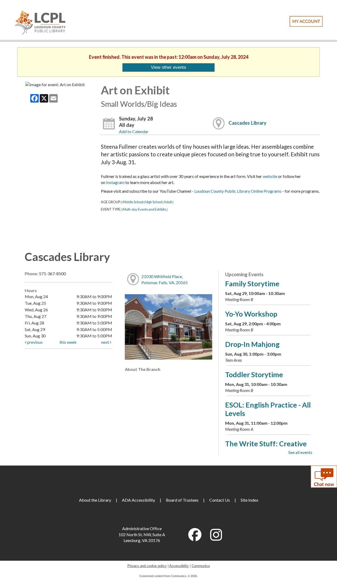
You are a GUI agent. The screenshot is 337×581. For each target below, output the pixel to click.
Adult (168, 202)
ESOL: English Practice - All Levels (268, 409)
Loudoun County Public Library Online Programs (237, 190)
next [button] (105, 342)
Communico (201, 566)
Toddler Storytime (254, 374)
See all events (300, 452)
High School (153, 202)
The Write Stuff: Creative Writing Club (266, 447)
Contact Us (219, 499)
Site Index (249, 499)
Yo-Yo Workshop (251, 313)
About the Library (95, 499)
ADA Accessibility (138, 499)
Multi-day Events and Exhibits (144, 209)
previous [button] (34, 342)
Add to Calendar (133, 131)
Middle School (133, 202)
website (270, 176)
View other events (168, 67)
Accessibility (179, 566)
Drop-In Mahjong (252, 344)
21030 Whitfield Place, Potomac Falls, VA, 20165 (164, 279)
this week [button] (68, 342)
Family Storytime (252, 283)
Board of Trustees (182, 499)
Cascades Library (247, 123)
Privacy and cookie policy (147, 566)
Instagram (115, 182)
